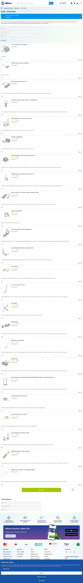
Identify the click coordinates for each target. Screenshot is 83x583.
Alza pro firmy (47, 551)
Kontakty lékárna (34, 554)
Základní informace (35, 556)
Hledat (51, 3)
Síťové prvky (16, 8)
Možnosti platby (6, 554)
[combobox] (32, 3)
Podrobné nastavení (41, 576)
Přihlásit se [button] (64, 3)
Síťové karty (23, 8)
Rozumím (41, 573)
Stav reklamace (20, 554)
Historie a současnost (35, 558)
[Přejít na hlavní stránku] (6, 3)
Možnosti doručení (7, 551)
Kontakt (32, 551)
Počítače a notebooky (8, 8)
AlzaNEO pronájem (48, 554)
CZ (67, 558)
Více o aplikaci (9, 535)
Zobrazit (80, 59)
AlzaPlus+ (46, 556)
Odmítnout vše (41, 580)
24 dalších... (41, 489)
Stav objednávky (20, 551)
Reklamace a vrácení (7, 556)
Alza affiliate (47, 558)
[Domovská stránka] (1, 8)
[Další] (73, 489)
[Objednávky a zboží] (71, 3)
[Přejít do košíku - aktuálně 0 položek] (81, 3)
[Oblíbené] (74, 3)
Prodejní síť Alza (6, 558)
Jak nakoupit (19, 556)
